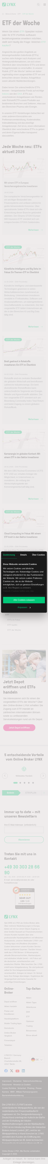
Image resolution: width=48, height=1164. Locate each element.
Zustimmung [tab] (9, 555)
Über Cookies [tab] (38, 555)
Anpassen (22, 607)
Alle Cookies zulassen (24, 600)
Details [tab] (23, 555)
